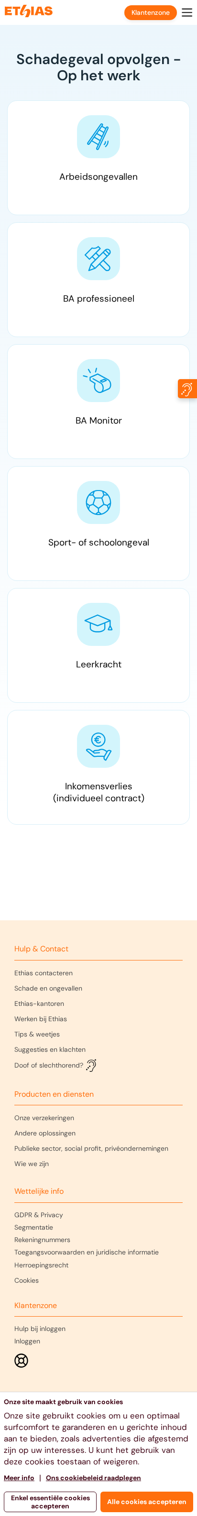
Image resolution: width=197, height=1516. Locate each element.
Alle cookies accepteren (146, 1501)
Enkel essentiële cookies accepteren (50, 1502)
